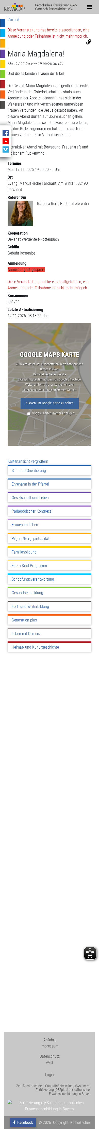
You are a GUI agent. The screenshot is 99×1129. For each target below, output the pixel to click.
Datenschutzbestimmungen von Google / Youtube (49, 379)
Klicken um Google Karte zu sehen (50, 403)
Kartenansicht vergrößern (28, 461)
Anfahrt (49, 1040)
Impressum (49, 1046)
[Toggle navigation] (89, 7)
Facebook (24, 1122)
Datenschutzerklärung (36, 390)
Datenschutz (50, 1056)
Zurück (14, 19)
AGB (49, 1062)
